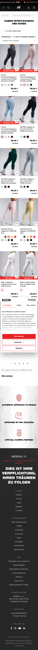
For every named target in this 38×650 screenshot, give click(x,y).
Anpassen (17, 342)
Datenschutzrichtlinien (19, 643)
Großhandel (19, 546)
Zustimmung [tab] (7, 305)
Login (19, 503)
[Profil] (29, 7)
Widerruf (19, 577)
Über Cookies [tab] (31, 305)
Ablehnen (19, 348)
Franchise (19, 534)
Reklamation (19, 550)
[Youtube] (19, 629)
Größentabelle (19, 565)
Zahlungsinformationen (19, 569)
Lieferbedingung (19, 573)
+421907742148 (19, 616)
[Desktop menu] (3, 7)
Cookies (19, 510)
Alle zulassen (19, 336)
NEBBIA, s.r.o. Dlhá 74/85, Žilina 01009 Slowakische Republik (19, 599)
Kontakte (19, 542)
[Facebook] (11, 629)
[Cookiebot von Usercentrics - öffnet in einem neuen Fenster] (28, 300)
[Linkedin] (24, 629)
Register (19, 507)
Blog (19, 538)
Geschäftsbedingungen (18, 641)
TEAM (19, 526)
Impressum (19, 581)
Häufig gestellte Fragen (19, 585)
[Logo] (19, 7)
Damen (19, 495)
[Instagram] (15, 629)
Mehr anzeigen (7, 376)
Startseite (5, 15)
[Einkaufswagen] (34, 7)
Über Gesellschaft (19, 522)
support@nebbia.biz (19, 613)
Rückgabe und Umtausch (19, 561)
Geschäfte (19, 530)
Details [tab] (19, 305)
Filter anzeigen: (13, 31)
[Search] (8, 7)
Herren (19, 499)
